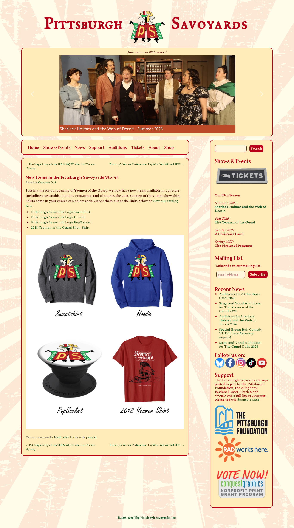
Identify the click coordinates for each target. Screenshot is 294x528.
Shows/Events (56, 147)
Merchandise (61, 437)
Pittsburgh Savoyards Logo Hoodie (58, 217)
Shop (169, 147)
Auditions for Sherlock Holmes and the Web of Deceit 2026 (237, 320)
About (154, 147)
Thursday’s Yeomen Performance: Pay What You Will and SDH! (146, 165)
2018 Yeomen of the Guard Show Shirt (60, 227)
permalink (91, 437)
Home (33, 147)
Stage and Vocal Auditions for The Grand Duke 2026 (239, 344)
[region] (147, 94)
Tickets (137, 147)
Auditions (118, 147)
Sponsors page (248, 399)
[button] (147, 94)
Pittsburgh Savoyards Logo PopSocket (60, 222)
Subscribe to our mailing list (238, 265)
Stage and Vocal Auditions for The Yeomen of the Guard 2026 (239, 307)
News (80, 147)
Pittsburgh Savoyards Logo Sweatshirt (60, 212)
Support (96, 147)
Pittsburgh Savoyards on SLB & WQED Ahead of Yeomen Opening (60, 166)
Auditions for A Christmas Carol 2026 (239, 295)
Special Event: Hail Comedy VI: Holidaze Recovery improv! (240, 333)
